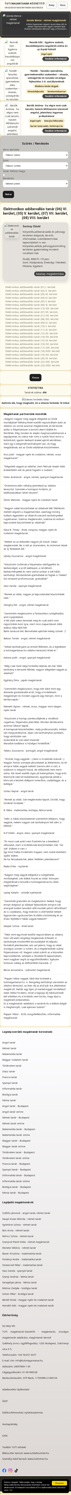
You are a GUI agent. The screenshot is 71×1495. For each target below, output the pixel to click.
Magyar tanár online (13, 1146)
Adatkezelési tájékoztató (15, 1389)
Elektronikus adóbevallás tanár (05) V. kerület (30, 301)
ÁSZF (5, 1401)
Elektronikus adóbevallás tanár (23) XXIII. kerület (32, 365)
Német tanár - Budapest (15, 1117)
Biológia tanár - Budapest (16, 1186)
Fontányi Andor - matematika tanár (21, 1259)
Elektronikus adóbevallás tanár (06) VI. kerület (31, 304)
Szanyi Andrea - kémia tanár (18, 1276)
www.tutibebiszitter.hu (36, 1453)
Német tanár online (13, 1123)
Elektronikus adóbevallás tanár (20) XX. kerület (31, 358)
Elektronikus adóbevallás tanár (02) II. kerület (30, 290)
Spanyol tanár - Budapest (16, 1169)
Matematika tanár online (16, 1134)
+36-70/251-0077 (27, 1354)
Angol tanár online (12, 1111)
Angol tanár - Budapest (15, 1106)
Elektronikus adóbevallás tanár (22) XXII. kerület (32, 361)
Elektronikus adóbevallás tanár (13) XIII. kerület (31, 308)
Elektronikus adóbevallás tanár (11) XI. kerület (31, 329)
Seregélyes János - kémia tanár (19, 1282)
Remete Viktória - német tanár (19, 1247)
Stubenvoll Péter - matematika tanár (22, 1265)
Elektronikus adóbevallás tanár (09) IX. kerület (31, 322)
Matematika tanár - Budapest (18, 1129)
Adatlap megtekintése (50, 274)
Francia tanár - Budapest (16, 1163)
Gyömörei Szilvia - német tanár (19, 1224)
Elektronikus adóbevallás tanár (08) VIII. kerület (31, 319)
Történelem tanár (12, 1065)
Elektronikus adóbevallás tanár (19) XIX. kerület (31, 354)
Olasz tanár (8, 1071)
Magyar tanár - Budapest (16, 1140)
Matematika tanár (12, 1054)
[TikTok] (16, 1470)
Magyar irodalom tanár (15, 1059)
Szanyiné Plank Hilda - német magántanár (26, 1241)
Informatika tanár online (16, 1181)
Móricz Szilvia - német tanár (18, 1236)
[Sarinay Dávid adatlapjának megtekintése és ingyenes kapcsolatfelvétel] (11, 230)
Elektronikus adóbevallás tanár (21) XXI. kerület (31, 315)
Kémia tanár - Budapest (15, 1192)
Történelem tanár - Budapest (18, 1152)
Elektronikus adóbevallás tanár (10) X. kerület (30, 326)
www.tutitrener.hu (38, 1458)
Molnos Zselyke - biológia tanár (19, 1288)
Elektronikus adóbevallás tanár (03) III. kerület (31, 294)
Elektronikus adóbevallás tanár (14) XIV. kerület (31, 336)
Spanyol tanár (10, 1082)
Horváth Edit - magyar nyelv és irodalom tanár (28, 1305)
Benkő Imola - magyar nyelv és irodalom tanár (28, 1299)
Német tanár (9, 1048)
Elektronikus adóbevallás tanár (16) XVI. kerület (31, 344)
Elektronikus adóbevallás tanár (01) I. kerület (30, 287)
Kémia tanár (9, 1100)
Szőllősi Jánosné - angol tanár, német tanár (26, 1213)
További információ (56, 58)
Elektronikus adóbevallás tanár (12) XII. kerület (31, 333)
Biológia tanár (10, 1094)
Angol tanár (9, 1042)
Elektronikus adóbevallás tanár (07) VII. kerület (31, 312)
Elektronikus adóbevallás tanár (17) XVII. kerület (32, 347)
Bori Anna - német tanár (15, 1230)
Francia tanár (9, 1077)
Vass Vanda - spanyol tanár (17, 1270)
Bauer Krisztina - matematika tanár (22, 1253)
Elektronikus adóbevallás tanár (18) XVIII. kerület (32, 351)
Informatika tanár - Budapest (18, 1175)
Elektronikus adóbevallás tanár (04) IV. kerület (31, 297)
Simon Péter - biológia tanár (18, 1293)
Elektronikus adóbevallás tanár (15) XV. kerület (31, 340)
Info (10, 1490)
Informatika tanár (12, 1088)
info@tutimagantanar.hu (29, 1360)
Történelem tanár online (15, 1158)
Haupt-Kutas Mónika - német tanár (21, 1218)
